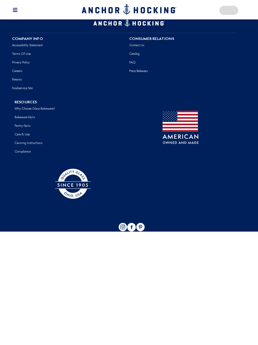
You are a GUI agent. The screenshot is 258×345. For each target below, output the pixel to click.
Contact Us (136, 45)
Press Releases (138, 71)
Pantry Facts (22, 126)
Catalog (134, 54)
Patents (17, 79)
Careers (17, 71)
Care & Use (22, 134)
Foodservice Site (22, 88)
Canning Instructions (28, 143)
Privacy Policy (21, 62)
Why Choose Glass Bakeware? (35, 108)
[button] (15, 10)
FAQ (132, 62)
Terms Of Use (21, 54)
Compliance (23, 151)
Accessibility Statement (27, 45)
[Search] (234, 10)
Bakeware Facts (25, 117)
